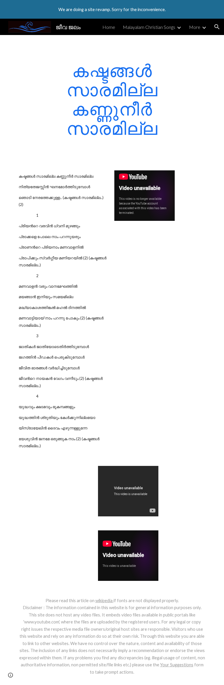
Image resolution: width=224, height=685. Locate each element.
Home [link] (108, 27)
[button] (217, 27)
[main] (112, 99)
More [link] (194, 27)
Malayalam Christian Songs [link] (149, 27)
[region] (112, 9)
